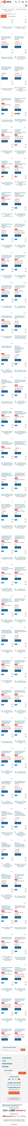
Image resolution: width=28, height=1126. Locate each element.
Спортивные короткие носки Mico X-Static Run (7, 568)
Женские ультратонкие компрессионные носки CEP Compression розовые (19, 349)
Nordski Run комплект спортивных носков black (6, 131)
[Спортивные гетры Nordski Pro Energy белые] (21, 681)
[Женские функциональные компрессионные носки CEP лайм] (7, 865)
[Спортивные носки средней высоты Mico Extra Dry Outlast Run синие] (21, 558)
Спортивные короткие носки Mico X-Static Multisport (7, 443)
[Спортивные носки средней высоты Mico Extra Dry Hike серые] (21, 464)
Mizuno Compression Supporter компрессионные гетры (6, 225)
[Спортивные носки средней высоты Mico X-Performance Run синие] (7, 589)
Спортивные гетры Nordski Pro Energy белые (20, 692)
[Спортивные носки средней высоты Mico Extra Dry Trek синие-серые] (7, 527)
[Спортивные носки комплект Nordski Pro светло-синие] (7, 276)
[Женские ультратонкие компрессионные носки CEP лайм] (7, 834)
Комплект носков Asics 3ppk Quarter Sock (6, 99)
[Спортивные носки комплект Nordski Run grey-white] (21, 215)
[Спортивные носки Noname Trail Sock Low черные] (7, 990)
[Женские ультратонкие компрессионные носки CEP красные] (21, 802)
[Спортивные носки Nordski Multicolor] (7, 337)
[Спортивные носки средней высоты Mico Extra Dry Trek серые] (21, 527)
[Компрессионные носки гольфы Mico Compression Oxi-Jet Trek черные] (21, 495)
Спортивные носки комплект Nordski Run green (20, 661)
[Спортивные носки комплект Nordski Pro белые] (21, 276)
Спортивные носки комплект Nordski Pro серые (20, 256)
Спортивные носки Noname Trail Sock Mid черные (20, 1030)
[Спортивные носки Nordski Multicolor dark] (21, 307)
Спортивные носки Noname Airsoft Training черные (6, 661)
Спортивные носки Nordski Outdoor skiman (6, 752)
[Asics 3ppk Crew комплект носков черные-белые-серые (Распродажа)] (7, 896)
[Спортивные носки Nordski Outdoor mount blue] (21, 742)
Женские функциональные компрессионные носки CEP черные (20, 844)
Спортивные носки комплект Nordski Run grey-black (6, 256)
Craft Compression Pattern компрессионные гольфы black (6, 194)
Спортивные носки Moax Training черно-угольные (20, 938)
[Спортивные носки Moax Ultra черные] (7, 928)
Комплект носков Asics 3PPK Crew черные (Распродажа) (19, 876)
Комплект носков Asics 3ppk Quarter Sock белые (6, 68)
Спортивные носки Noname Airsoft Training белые (6, 722)
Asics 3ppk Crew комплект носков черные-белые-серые (19, 68)
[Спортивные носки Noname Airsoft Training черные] (7, 651)
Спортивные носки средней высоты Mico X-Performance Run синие (6, 600)
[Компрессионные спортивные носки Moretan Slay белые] (7, 621)
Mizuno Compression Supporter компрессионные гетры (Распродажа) (7, 969)
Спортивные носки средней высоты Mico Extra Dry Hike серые (20, 474)
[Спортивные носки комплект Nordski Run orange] (7, 681)
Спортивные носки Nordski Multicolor (6, 347)
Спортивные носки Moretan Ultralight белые (20, 600)
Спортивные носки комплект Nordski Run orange (6, 692)
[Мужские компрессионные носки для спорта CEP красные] (7, 802)
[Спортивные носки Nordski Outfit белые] (7, 307)
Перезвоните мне (14, 1098)
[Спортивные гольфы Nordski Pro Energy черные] (21, 371)
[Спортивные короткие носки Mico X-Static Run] (7, 558)
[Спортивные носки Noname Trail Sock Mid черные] (21, 1020)
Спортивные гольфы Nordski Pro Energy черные (20, 381)
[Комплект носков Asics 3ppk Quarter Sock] (7, 89)
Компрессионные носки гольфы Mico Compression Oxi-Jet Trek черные (20, 506)
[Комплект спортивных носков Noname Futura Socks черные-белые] (21, 958)
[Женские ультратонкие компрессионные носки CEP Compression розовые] (21, 337)
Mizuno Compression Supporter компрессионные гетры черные (20, 100)
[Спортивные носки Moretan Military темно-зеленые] (7, 772)
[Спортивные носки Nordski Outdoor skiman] (7, 742)
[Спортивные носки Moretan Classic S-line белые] (21, 621)
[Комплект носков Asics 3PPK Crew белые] (7, 27)
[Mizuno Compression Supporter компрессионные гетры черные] (21, 89)
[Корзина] (26, 2)
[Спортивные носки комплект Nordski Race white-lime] (21, 712)
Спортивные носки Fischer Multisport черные (20, 782)
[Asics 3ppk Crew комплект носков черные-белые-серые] (21, 58)
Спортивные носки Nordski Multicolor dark (20, 317)
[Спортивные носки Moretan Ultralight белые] (21, 589)
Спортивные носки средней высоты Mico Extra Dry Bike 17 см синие (7, 474)
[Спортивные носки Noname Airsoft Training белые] (7, 712)
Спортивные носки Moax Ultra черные (6, 938)
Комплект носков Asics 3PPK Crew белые (6, 38)
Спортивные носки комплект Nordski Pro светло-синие (6, 287)
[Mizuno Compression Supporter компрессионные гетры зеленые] (21, 183)
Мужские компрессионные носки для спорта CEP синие (7, 381)
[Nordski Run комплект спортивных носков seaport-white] (21, 152)
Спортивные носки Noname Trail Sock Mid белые (6, 1030)
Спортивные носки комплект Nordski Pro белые (20, 287)
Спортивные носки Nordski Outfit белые (6, 316)
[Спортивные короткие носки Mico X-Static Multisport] (7, 432)
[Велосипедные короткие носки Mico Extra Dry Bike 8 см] (21, 402)
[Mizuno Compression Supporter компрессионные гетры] (7, 215)
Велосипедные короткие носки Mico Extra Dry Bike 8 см (21, 412)
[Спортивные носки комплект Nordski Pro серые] (21, 246)
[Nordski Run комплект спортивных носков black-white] (21, 120)
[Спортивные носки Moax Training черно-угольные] (21, 928)
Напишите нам (14, 1092)
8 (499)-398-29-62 (14, 1087)
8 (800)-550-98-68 (14, 1083)
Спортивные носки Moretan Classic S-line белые (20, 631)
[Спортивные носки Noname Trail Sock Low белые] (21, 990)
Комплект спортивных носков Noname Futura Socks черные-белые (20, 969)
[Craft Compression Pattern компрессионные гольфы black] (7, 183)
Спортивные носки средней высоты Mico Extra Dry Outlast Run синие (20, 569)
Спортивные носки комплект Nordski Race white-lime (20, 722)
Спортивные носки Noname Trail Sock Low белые (20, 1000)
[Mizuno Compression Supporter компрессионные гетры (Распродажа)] (7, 958)
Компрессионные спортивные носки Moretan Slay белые (6, 631)
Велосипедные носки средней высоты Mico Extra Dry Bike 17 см (20, 443)
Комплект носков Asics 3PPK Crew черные (19, 38)
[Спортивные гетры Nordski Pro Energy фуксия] (7, 402)
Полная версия (14, 1124)
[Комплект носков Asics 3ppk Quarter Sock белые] (7, 58)
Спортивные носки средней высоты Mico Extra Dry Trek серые (20, 537)
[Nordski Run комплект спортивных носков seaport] (7, 152)
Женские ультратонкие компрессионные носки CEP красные (20, 813)
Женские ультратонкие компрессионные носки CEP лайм (6, 844)
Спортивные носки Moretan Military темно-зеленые (6, 782)
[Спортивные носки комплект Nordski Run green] (21, 651)
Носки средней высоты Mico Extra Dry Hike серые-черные (6, 506)
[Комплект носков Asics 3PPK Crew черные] (21, 27)
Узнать (22, 1072)
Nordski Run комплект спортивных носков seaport (6, 163)
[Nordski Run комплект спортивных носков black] (7, 120)
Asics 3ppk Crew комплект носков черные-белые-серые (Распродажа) (7, 907)
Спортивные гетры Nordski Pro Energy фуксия (6, 412)
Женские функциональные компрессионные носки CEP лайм (6, 876)
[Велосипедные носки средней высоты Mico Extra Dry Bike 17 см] (21, 432)
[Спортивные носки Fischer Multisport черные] (21, 772)
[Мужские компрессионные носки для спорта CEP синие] (7, 371)
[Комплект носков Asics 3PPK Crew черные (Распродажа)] (21, 865)
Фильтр (4, 16)
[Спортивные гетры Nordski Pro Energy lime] (21, 896)
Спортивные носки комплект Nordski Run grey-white (20, 225)
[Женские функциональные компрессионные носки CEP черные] (21, 834)
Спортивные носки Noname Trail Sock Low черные (6, 1000)
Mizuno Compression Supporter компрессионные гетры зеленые (20, 194)
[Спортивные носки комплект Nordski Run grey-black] (7, 246)
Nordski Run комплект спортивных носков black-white (20, 131)
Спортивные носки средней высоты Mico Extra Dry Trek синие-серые (6, 537)
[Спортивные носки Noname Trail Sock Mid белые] (7, 1020)
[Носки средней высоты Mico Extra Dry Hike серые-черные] (7, 495)
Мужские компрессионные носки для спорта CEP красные (7, 813)
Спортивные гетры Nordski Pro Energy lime (20, 907)
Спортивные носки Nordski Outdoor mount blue (20, 752)
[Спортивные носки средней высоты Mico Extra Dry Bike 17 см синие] (7, 464)
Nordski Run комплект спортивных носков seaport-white (20, 163)
